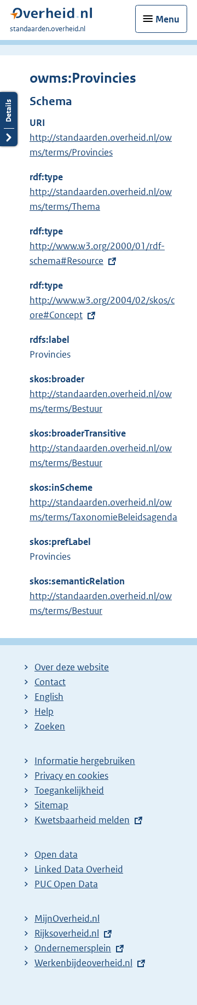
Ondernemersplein (72, 948)
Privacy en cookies (71, 775)
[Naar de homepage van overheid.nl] (51, 16)
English (48, 697)
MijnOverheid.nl (67, 918)
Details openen (9, 119)
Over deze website (71, 667)
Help (44, 711)
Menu (167, 19)
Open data (56, 854)
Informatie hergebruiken (84, 761)
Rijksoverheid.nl (66, 933)
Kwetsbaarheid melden (82, 820)
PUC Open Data (66, 884)
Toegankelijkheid (69, 790)
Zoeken (49, 726)
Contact (50, 682)
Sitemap (51, 805)
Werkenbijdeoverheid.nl (83, 963)
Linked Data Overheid (78, 869)
